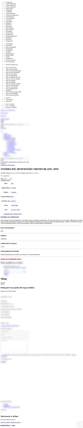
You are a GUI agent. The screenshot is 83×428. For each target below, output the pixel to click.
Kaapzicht (9, 58)
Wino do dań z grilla (12, 93)
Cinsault (9, 20)
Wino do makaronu (11, 75)
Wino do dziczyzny (11, 69)
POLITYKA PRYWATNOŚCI (12, 407)
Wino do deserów (11, 67)
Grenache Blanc (11, 5)
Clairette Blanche (11, 3)
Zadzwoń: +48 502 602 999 (8, 110)
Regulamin (6, 405)
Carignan (9, 2)
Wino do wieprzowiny (12, 85)
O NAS (6, 133)
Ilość (2, 178)
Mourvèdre (9, 8)
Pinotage (9, 31)
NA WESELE (11, 146)
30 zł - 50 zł (10, 104)
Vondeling (9, 44)
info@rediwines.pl (14, 325)
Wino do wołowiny (11, 87)
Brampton (9, 48)
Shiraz (8, 39)
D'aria (8, 52)
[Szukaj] (2, 126)
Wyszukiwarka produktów (7, 124)
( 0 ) (2, 131)
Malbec (8, 23)
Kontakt (6, 404)
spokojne (13, 201)
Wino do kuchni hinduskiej (13, 70)
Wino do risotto (10, 80)
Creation (9, 50)
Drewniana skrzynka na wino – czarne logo (15, 267)
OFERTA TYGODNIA (10, 152)
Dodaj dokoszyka (6, 274)
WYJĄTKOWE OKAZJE (14, 149)
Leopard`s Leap (10, 60)
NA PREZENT (11, 142)
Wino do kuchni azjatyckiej (13, 92)
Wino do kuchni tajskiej (12, 72)
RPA (12, 196)
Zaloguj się (3, 116)
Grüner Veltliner (11, 7)
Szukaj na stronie (5, 119)
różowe (8, 101)
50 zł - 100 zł (10, 105)
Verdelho (9, 10)
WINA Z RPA (7, 135)
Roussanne (9, 33)
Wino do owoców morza (13, 79)
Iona (8, 57)
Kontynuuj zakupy (5, 422)
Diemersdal (10, 53)
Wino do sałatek (11, 82)
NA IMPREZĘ (11, 145)
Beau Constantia (11, 47)
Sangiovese (9, 34)
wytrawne (13, 188)
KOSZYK (3, 128)
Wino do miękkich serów (13, 77)
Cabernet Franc (10, 13)
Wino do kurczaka (11, 74)
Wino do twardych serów (13, 83)
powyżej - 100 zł (11, 107)
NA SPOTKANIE (12, 144)
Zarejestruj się (4, 113)
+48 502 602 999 (5, 325)
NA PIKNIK (10, 151)
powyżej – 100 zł (15, 209)
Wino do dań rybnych (12, 95)
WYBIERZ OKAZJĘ (9, 138)
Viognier (9, 41)
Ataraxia (9, 45)
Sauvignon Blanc (11, 36)
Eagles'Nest (9, 55)
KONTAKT (7, 155)
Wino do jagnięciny (11, 88)
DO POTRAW (11, 141)
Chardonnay (10, 16)
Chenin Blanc (10, 18)
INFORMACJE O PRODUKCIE (12, 214)
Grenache (9, 21)
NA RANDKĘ (11, 148)
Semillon (9, 37)
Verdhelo (9, 12)
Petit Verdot (9, 28)
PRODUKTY (7, 136)
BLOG (6, 154)
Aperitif (8, 90)
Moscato (9, 26)
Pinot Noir (9, 29)
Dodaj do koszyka (5, 180)
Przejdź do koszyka (16, 422)
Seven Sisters (10, 61)
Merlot (8, 25)
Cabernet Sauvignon (12, 15)
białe (8, 98)
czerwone (9, 99)
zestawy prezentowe (12, 64)
